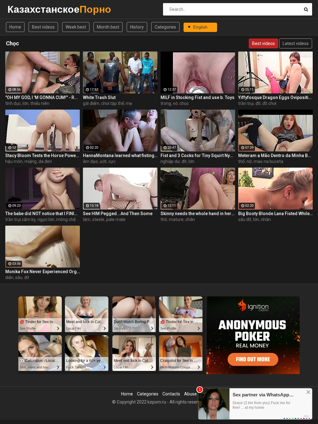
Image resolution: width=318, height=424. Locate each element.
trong (166, 103)
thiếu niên (39, 103)
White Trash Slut (99, 97)
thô (164, 219)
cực (112, 161)
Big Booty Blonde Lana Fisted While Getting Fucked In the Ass (275, 213)
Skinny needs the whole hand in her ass (198, 213)
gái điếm (91, 103)
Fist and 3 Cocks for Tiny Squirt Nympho (198, 155)
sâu (18, 277)
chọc (184, 103)
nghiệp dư (170, 161)
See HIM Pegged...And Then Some (117, 213)
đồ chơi (269, 103)
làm (86, 219)
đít (258, 103)
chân (190, 219)
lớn (26, 103)
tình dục (13, 103)
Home (15, 27)
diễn (9, 277)
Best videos (43, 27)
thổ (241, 161)
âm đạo (90, 161)
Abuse (190, 393)
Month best (108, 27)
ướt (103, 161)
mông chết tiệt (70, 219)
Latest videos (296, 43)
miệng (31, 161)
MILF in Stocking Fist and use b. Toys (197, 97)
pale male (115, 219)
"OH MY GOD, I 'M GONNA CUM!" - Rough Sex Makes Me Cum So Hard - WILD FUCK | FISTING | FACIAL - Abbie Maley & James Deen (42, 97)
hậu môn (14, 161)
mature (176, 219)
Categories (165, 27)
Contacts (171, 393)
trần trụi (246, 103)
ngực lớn (46, 219)
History (137, 27)
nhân (266, 219)
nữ (249, 161)
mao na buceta (268, 161)
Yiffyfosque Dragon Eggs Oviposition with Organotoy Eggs (275, 97)
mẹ (129, 103)
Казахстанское (23, 9)
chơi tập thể (112, 103)
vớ (175, 103)
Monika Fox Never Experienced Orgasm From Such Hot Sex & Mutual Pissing (42, 271)
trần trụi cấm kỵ (20, 219)
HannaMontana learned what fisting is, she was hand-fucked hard (120, 155)
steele (98, 219)
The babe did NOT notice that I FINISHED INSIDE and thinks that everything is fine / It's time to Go (42, 213)
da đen (45, 161)
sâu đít (244, 219)
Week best (76, 27)
